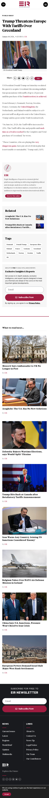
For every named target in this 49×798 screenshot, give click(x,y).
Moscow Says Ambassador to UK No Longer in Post (21, 367)
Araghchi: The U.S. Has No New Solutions (18, 217)
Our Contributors (33, 759)
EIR (25, 37)
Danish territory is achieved (34, 96)
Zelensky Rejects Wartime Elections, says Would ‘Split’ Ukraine (22, 453)
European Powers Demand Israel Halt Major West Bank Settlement (22, 667)
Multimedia (7, 754)
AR (3, 4)
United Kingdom (28, 107)
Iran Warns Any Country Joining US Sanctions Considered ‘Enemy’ (22, 538)
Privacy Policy (32, 749)
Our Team (30, 754)
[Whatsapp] (19, 779)
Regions (5, 740)
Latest (5, 736)
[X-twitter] (3, 779)
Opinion (5, 749)
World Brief (7, 745)
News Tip (30, 740)
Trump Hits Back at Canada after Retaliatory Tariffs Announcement (18, 227)
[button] (15, 78)
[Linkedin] (13, 779)
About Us (30, 731)
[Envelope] (16, 779)
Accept (6, 794)
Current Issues (8, 731)
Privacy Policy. (34, 303)
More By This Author (13, 196)
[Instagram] (10, 779)
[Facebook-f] (6, 779)
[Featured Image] (40, 217)
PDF (38, 78)
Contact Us (31, 736)
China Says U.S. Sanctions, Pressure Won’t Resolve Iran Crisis (21, 624)
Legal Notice (31, 745)
